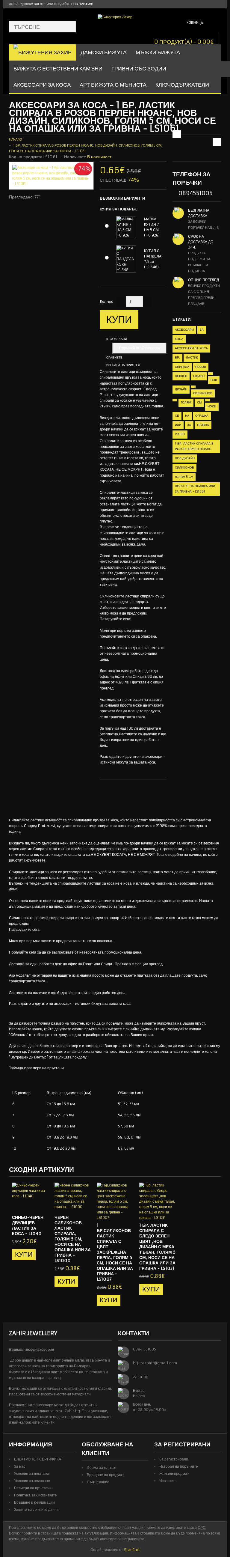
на (187, 416)
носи (212, 406)
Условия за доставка (31, 1473)
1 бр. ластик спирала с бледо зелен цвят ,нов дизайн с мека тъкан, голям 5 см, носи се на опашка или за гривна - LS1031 (157, 1246)
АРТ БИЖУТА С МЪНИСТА (113, 84)
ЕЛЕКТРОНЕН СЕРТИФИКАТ (38, 1459)
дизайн (181, 389)
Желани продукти (174, 1473)
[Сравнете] (42, 1205)
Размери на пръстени (33, 1488)
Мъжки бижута (158, 52)
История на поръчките (178, 1466)
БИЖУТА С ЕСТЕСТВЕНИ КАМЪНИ (57, 68)
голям (186, 402)
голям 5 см (184, 477)
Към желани (116, 339)
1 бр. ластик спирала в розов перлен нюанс (194, 446)
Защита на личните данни (36, 1509)
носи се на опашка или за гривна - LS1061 (195, 488)
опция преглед (203, 280)
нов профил (81, 4)
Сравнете (114, 357)
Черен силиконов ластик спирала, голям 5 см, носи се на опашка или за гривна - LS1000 (73, 1239)
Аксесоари (184, 330)
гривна (203, 425)
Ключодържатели (182, 84)
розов (200, 367)
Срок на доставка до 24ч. (200, 241)
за (202, 330)
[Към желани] (32, 1205)
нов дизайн (185, 458)
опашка (201, 416)
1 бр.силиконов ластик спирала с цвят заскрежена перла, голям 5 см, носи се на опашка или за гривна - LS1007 (115, 1252)
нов (214, 380)
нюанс (199, 376)
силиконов (202, 393)
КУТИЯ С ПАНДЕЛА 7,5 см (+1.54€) (152, 259)
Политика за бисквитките (35, 1495)
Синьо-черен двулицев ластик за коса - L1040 (27, 1225)
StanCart (132, 1549)
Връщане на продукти (106, 1474)
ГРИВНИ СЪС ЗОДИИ (138, 68)
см (199, 402)
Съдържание (98, 1482)
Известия (167, 1480)
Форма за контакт (102, 1467)
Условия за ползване (32, 1480)
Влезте (40, 4)
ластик (192, 357)
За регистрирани (173, 1459)
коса (179, 339)
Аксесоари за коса (42, 84)
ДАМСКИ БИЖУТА (104, 52)
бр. (177, 357)
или (178, 425)
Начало (15, 139)
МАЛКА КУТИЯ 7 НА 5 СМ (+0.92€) (152, 227)
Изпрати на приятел (123, 365)
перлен (181, 376)
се (177, 416)
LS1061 (180, 434)
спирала (182, 367)
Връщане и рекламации (34, 1502)
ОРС (201, 1527)
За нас (19, 1466)
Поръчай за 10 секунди (139, 348)
